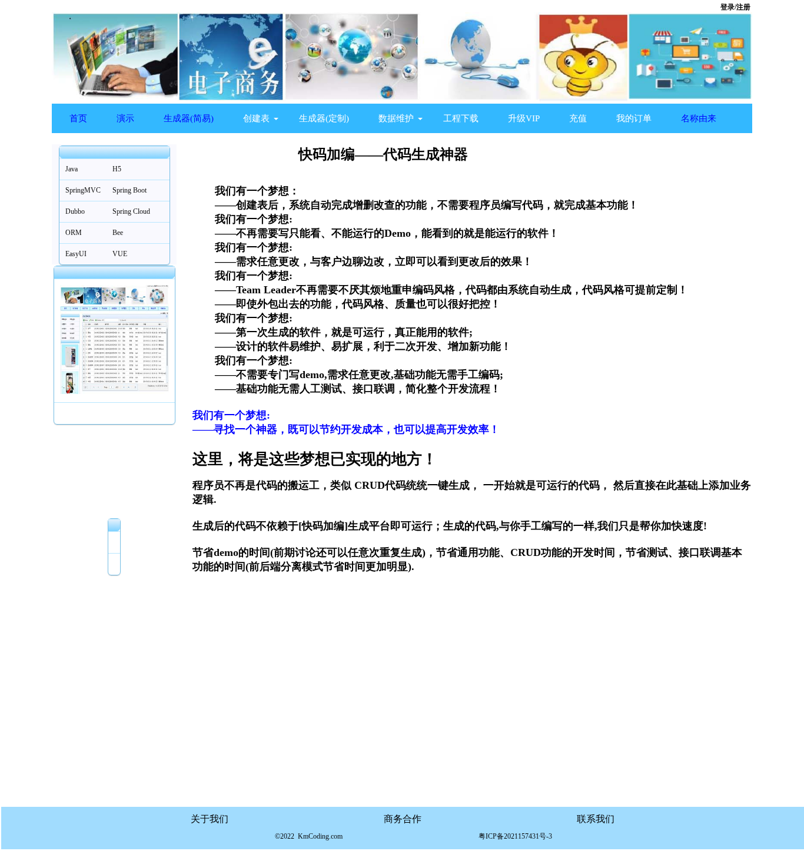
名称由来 (698, 118)
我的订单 (634, 118)
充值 (578, 118)
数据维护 (396, 118)
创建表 (256, 118)
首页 (78, 118)
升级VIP (524, 118)
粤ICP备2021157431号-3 (515, 836)
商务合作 (402, 819)
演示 (125, 118)
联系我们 (595, 819)
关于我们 (209, 819)
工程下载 (461, 118)
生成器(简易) (189, 118)
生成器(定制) (324, 118)
